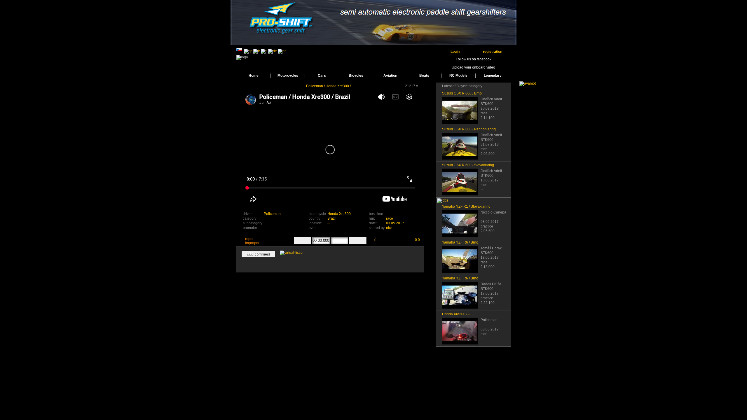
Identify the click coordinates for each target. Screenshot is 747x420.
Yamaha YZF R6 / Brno (460, 242)
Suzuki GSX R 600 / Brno (462, 93)
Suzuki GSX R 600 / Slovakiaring (468, 165)
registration (492, 52)
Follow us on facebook (473, 59)
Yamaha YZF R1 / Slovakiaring (466, 206)
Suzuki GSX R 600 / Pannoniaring (469, 129)
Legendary (493, 76)
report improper (252, 241)
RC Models (458, 76)
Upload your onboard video (473, 67)
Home (254, 76)
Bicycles (356, 76)
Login (455, 52)
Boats (424, 76)
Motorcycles (287, 76)
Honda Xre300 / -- (456, 314)
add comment (258, 254)
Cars (322, 76)
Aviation (390, 76)
